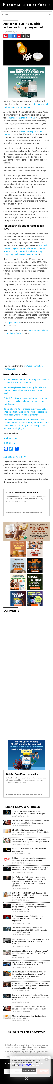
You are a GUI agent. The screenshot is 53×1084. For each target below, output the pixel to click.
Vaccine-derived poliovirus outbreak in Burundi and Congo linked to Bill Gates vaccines (30, 822)
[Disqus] (26, 644)
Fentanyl (15, 467)
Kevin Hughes (20, 32)
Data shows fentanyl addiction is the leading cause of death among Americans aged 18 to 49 (30, 840)
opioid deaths (9, 470)
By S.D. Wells (25, 900)
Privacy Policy (25, 1065)
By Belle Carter (25, 935)
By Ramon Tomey (26, 967)
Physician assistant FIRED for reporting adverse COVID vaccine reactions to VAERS (31, 964)
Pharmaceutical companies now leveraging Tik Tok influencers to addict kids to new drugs (30, 869)
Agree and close (29, 1070)
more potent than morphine (22, 118)
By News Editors (26, 863)
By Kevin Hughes (26, 853)
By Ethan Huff (25, 835)
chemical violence (24, 465)
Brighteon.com (10, 438)
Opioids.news (14, 323)
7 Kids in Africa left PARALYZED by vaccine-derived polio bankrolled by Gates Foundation (30, 1008)
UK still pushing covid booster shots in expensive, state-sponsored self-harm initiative (30, 831)
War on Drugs (37, 473)
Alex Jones (32, 462)
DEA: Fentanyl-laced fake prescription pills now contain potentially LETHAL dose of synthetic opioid (24, 390)
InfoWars (24, 467)
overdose (29, 470)
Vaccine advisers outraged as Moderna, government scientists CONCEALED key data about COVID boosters (29, 930)
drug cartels (38, 465)
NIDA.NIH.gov (9, 443)
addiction (22, 462)
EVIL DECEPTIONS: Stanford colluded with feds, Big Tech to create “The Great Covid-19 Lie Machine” (30, 941)
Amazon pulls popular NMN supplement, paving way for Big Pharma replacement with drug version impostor (29, 907)
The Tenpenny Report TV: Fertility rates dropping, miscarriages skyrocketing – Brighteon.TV (27, 918)
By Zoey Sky (25, 816)
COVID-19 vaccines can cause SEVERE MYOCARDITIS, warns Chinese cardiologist (28, 812)
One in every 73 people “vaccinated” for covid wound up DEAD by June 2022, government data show (30, 997)
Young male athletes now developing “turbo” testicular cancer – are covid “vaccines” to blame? (30, 953)
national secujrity (36, 467)
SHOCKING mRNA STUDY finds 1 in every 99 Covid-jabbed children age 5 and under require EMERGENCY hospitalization (30, 895)
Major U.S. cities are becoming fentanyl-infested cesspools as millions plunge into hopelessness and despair (25, 401)
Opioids (20, 470)
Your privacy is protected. (13, 512)
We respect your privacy (33, 1051)
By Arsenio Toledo (26, 825)
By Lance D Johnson (27, 872)
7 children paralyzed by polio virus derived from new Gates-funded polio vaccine (29, 859)
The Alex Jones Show (20, 473)
